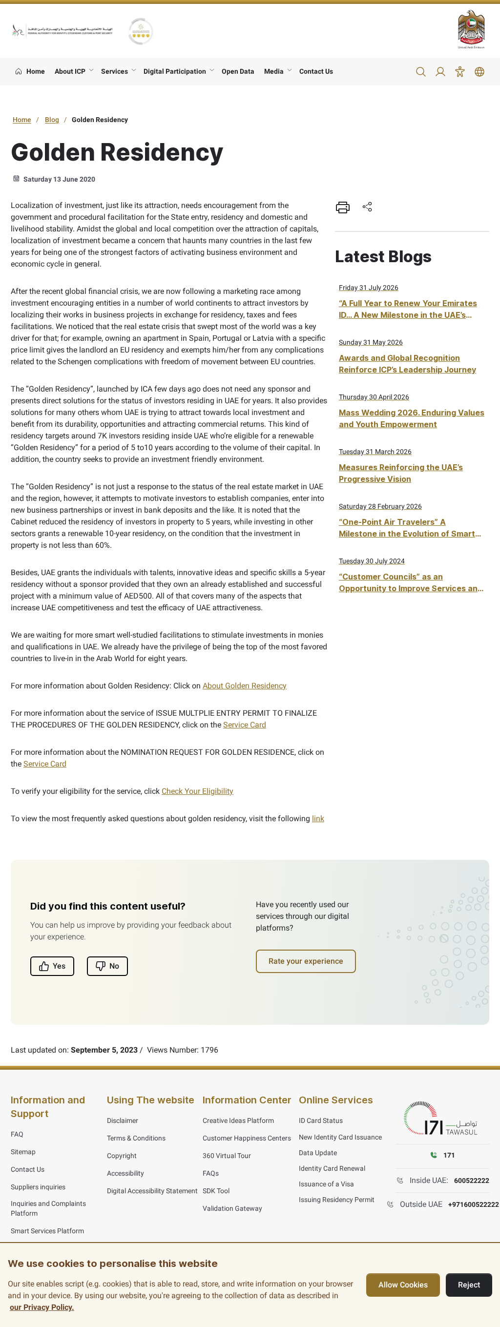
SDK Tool (216, 1191)
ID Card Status (321, 1120)
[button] (421, 71)
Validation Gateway (232, 1208)
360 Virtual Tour (227, 1156)
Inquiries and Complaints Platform (48, 1208)
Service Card (244, 724)
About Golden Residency (245, 685)
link (318, 818)
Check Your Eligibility (197, 791)
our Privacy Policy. (42, 1307)
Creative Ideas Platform (238, 1120)
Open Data (238, 71)
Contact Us (316, 71)
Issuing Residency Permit (337, 1199)
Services (114, 71)
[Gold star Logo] (140, 31)
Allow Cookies (403, 1284)
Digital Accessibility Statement (152, 1191)
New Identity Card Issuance (340, 1137)
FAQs (211, 1173)
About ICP (70, 71)
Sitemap (23, 1152)
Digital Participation (175, 71)
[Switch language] (479, 71)
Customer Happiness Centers (247, 1138)
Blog (52, 120)
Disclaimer (122, 1120)
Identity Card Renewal (332, 1168)
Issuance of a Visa (326, 1184)
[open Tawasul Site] (442, 1118)
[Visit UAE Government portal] (473, 29)
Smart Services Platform (47, 1231)
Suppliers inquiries (38, 1187)
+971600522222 (473, 1204)
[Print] (343, 207)
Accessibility (125, 1173)
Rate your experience (306, 961)
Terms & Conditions (136, 1138)
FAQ (17, 1134)
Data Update (318, 1153)
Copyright (122, 1156)
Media (274, 71)
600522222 (471, 1180)
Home (22, 120)
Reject (469, 1284)
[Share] (367, 207)
